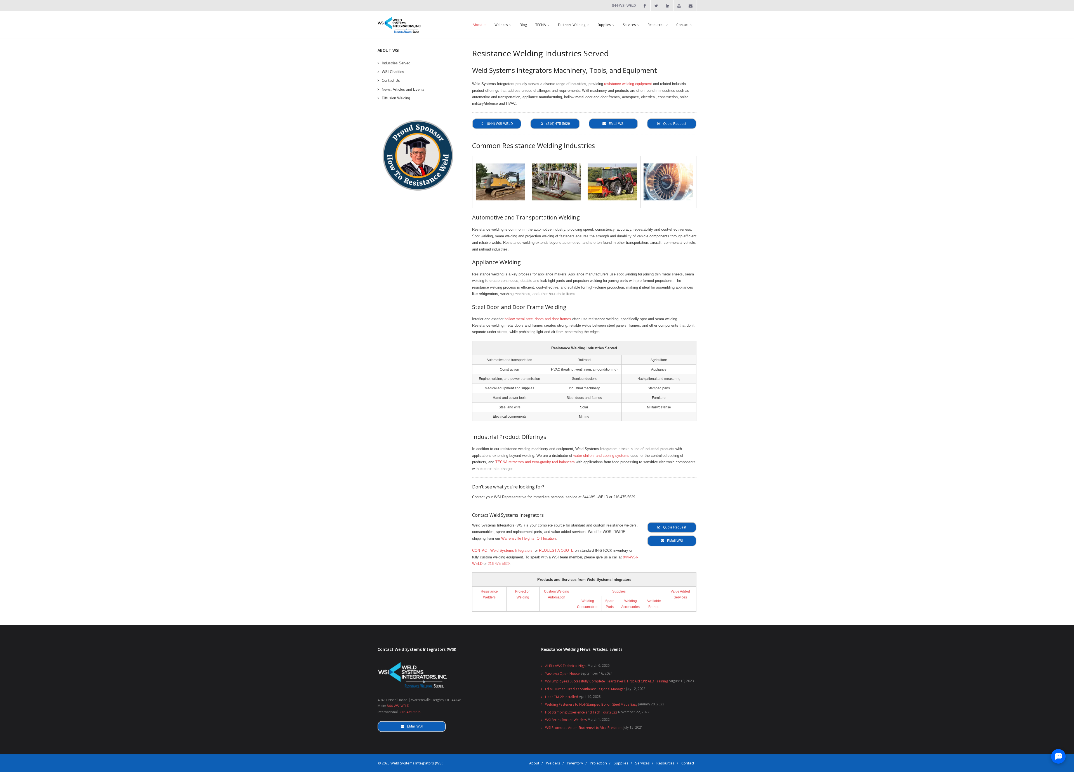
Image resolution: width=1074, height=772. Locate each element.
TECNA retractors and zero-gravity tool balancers (535, 462)
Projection (598, 763)
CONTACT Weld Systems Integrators (502, 550)
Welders (553, 763)
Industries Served (396, 63)
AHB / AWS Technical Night (566, 665)
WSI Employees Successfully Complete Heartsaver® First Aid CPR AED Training (606, 681)
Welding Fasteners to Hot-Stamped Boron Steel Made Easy (591, 704)
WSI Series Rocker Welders (566, 719)
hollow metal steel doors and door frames (538, 319)
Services (642, 763)
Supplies (619, 591)
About (534, 763)
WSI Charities (393, 72)
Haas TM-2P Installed (561, 696)
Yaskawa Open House (562, 673)
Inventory (575, 763)
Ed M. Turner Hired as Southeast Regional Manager (585, 689)
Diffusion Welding (396, 98)
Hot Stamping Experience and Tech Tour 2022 (581, 712)
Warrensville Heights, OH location (528, 538)
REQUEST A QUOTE (556, 550)
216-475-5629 (499, 564)
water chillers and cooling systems (601, 455)
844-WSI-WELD (398, 705)
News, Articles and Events (403, 89)
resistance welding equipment (628, 84)
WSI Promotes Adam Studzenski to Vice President (584, 727)
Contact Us (391, 80)
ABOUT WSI (388, 50)
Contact (687, 763)
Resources (665, 763)
